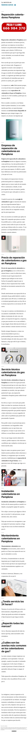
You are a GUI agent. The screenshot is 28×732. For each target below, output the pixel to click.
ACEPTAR (14, 731)
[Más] (15, 5)
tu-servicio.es (6, 2)
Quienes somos (7, 5)
